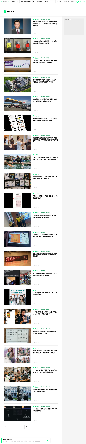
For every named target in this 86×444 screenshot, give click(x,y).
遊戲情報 (43, 232)
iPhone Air (58, 1)
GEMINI (46, 1)
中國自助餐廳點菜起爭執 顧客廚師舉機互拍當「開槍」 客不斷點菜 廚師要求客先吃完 (45, 140)
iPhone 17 (66, 1)
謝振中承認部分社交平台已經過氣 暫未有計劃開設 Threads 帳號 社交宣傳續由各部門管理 (45, 24)
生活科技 (43, 19)
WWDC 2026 (15, 1)
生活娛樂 (43, 38)
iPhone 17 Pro (74, 1)
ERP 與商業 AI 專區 (37, 1)
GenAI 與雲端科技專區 (25, 1)
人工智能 (36, 116)
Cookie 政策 (37, 441)
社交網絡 (48, 19)
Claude (52, 1)
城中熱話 (48, 38)
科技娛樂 (36, 19)
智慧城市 (48, 58)
